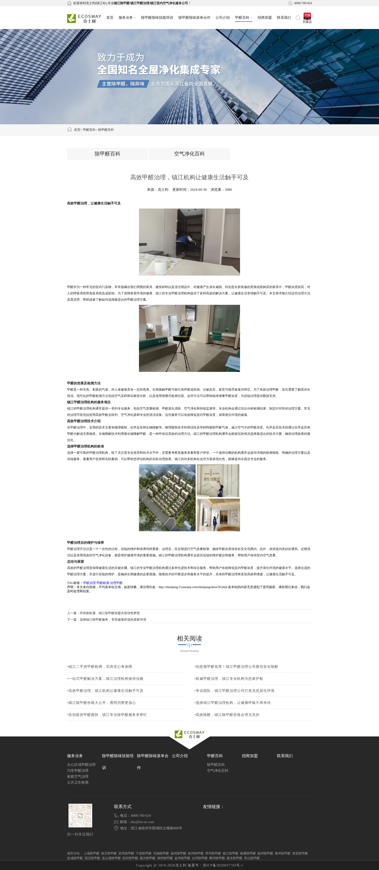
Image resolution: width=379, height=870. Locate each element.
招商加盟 (265, 18)
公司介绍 (223, 18)
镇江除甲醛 (230, 853)
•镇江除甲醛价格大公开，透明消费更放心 (101, 703)
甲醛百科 (242, 18)
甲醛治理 (89, 583)
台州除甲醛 (200, 858)
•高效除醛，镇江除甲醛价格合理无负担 (227, 715)
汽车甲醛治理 (77, 771)
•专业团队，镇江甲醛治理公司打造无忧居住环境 (234, 691)
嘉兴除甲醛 (148, 858)
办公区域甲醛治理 (81, 765)
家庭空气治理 (77, 776)
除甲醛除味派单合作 (194, 18)
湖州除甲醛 (165, 858)
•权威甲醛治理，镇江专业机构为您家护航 (228, 679)
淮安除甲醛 (300, 853)
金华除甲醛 (182, 858)
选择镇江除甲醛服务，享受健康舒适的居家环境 (113, 619)
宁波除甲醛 (144, 853)
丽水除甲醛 (234, 858)
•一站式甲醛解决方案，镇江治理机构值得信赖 (105, 679)
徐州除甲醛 (196, 853)
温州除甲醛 (178, 853)
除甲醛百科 (106, 129)
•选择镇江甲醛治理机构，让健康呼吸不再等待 (232, 703)
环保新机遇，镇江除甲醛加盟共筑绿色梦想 (110, 613)
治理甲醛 (116, 583)
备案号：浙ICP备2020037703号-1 (215, 865)
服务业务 (126, 18)
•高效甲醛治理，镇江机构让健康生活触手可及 (105, 691)
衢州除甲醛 (217, 858)
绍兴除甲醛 (130, 858)
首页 (110, 18)
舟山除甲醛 (252, 858)
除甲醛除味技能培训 (157, 18)
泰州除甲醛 (283, 853)
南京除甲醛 (109, 853)
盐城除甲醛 (75, 858)
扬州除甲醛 (265, 853)
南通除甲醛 (248, 853)
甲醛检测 (103, 583)
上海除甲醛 (91, 853)
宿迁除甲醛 (92, 858)
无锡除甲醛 (161, 853)
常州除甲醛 (213, 853)
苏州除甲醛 (126, 853)
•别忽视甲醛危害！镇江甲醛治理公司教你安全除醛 (236, 667)
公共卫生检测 (77, 782)
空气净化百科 (189, 154)
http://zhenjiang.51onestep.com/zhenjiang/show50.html (193, 587)
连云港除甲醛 (111, 858)
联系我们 (284, 18)
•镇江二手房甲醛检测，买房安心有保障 (99, 667)
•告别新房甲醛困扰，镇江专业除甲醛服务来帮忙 (107, 715)
